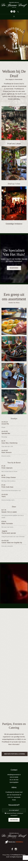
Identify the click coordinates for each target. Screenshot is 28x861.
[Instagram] (14, 11)
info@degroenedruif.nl (14, 774)
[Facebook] (12, 11)
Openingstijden (13, 782)
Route (14, 800)
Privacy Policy (6, 854)
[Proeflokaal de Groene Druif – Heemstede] (14, 5)
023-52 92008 (14, 777)
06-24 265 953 (14, 779)
